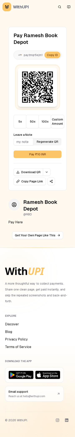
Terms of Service (18, 347)
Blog (8, 332)
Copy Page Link (32, 181)
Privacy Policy (16, 339)
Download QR (30, 172)
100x (45, 121)
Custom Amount (57, 122)
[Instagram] (57, 420)
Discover (12, 324)
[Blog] (68, 7)
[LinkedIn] (66, 420)
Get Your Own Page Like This (35, 235)
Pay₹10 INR (37, 154)
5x (20, 121)
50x (33, 121)
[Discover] (59, 7)
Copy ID (52, 55)
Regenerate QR (47, 142)
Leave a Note (23, 134)
